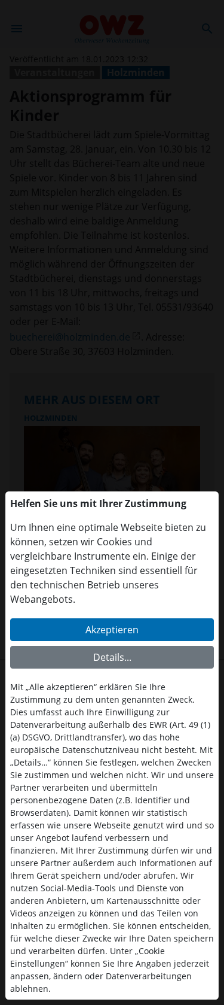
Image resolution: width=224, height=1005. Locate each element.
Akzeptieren (112, 629)
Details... (112, 657)
